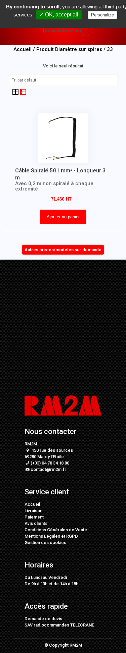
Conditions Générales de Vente (56, 529)
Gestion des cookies (45, 542)
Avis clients (36, 523)
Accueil (32, 504)
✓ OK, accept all (58, 14)
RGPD (72, 536)
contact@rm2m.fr (48, 469)
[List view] (23, 91)
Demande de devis (43, 618)
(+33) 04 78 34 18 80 (50, 463)
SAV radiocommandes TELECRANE (59, 625)
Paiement (34, 517)
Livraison (33, 510)
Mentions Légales (42, 536)
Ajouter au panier (63, 216)
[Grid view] (16, 91)
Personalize (102, 14)
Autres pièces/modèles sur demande (63, 249)
